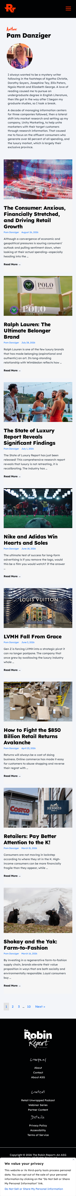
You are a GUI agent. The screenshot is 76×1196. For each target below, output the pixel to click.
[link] (9, 8)
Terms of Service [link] (38, 1135)
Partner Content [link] (38, 1109)
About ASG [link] (38, 1077)
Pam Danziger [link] (11, 232)
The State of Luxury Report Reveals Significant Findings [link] (29, 436)
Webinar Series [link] (38, 1105)
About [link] (38, 1067)
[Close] (73, 1159)
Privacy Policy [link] (38, 1125)
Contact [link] (38, 1072)
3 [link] (19, 1006)
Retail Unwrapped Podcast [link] (38, 1100)
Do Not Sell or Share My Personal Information (34, 1189)
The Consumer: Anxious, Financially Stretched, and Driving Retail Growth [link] (34, 217)
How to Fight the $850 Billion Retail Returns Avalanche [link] (32, 736)
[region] (38, 1177)
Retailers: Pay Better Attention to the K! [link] (30, 839)
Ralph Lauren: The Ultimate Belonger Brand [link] (27, 330)
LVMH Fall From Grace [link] (32, 636)
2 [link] (12, 1006)
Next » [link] (40, 1006)
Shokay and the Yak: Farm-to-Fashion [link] (30, 944)
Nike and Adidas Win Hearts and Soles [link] (31, 539)
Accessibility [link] (38, 1130)
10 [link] (29, 1006)
